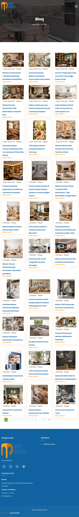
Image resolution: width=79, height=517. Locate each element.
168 (48, 420)
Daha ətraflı (7, 82)
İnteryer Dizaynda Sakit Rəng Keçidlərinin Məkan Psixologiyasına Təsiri (39, 302)
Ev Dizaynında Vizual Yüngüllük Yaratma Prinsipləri (37, 262)
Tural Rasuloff (14, 513)
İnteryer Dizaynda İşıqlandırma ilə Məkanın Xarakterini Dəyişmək (13, 189)
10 (36, 420)
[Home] (8, 6)
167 (43, 420)
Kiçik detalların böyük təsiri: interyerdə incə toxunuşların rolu (64, 108)
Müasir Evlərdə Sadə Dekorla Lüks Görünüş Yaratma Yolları (64, 149)
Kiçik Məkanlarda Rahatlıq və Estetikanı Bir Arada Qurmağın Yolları (65, 230)
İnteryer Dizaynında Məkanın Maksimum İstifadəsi (63, 336)
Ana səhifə (36, 24)
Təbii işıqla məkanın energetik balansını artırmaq (37, 149)
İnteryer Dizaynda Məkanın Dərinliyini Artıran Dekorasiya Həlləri (39, 76)
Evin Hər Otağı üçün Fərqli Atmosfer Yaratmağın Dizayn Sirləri (65, 76)
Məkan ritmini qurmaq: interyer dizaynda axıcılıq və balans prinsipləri (39, 108)
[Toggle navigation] (76, 6)
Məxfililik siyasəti (49, 444)
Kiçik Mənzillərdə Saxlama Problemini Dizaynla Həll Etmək (11, 307)
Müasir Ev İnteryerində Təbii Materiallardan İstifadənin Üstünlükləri (12, 76)
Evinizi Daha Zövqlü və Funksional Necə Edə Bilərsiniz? (38, 230)
